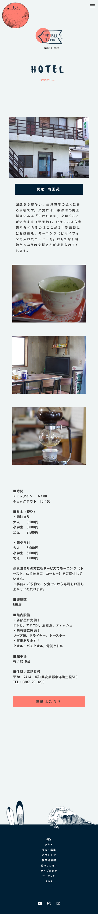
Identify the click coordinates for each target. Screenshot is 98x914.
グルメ (49, 844)
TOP (49, 881)
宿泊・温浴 (49, 850)
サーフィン (49, 876)
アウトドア (49, 855)
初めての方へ (49, 865)
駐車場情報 (49, 860)
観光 (49, 839)
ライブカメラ (49, 871)
